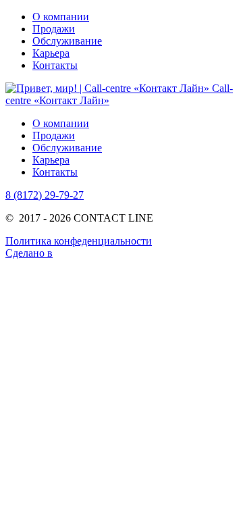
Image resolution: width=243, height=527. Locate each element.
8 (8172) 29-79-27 (44, 195)
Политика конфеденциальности (78, 241)
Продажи (53, 28)
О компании (60, 16)
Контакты (55, 65)
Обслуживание (67, 41)
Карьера (51, 53)
